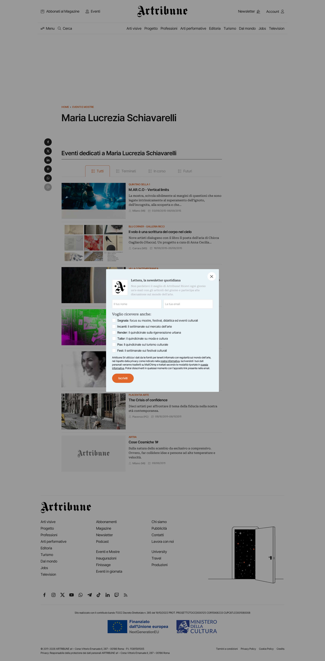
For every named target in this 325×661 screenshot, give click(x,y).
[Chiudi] (211, 276)
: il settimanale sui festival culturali (142, 350)
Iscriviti (123, 378)
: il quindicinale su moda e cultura (142, 338)
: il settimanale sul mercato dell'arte (144, 326)
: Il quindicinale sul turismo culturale (142, 344)
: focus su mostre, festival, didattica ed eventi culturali (157, 320)
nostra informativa (170, 361)
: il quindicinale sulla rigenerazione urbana (149, 332)
